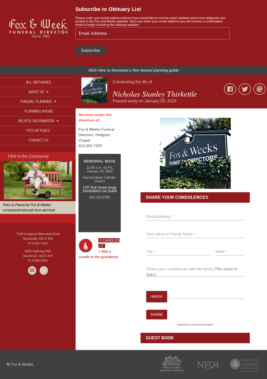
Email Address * (160, 216)
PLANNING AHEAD (39, 111)
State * (221, 251)
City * (151, 251)
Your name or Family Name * (171, 234)
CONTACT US (38, 140)
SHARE (156, 314)
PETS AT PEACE (38, 130)
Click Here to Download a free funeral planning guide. (133, 70)
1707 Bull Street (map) (100, 187)
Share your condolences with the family (192, 272)
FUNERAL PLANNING (38, 101)
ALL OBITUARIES (38, 82)
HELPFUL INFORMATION (38, 121)
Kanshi (209, 324)
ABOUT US (38, 92)
